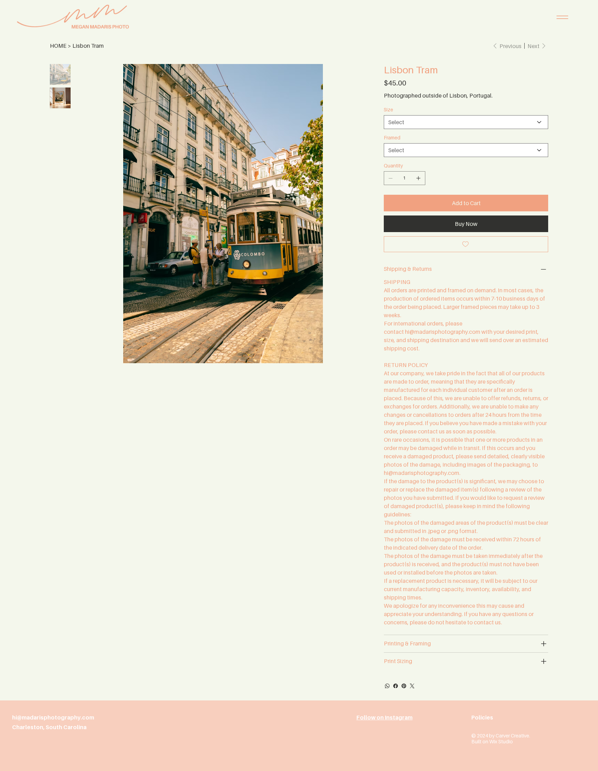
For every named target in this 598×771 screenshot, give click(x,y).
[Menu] (562, 17)
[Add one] (418, 178)
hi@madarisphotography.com (442, 331)
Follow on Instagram (384, 717)
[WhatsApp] (387, 685)
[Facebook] (395, 685)
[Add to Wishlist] (466, 244)
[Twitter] (412, 685)
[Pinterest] (403, 685)
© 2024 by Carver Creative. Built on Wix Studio (500, 738)
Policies (482, 717)
